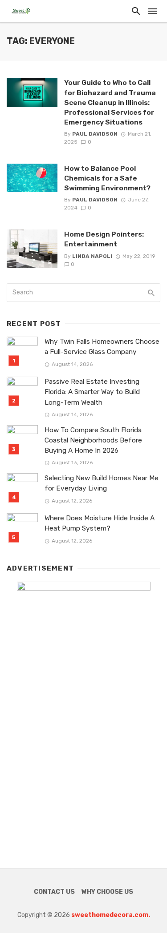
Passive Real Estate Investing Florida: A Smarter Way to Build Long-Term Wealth (92, 392)
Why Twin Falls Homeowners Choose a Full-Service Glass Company (102, 347)
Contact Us (54, 892)
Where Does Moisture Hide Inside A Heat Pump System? (100, 523)
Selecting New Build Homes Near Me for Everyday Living (102, 483)
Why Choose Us (107, 892)
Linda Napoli (92, 256)
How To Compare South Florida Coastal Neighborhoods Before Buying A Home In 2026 (93, 440)
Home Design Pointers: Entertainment (104, 239)
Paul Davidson (95, 134)
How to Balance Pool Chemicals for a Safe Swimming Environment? (107, 178)
